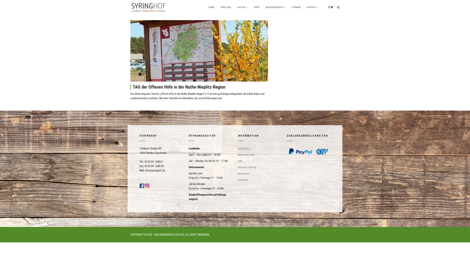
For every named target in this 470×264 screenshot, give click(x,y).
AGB (240, 161)
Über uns (226, 7)
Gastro (241, 7)
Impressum (243, 179)
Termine (296, 7)
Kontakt (312, 7)
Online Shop (243, 148)
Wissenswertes (274, 7)
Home (212, 7)
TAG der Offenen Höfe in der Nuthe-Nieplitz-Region (179, 87)
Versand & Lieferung (247, 167)
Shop (257, 7)
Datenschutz (243, 173)
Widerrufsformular (246, 154)
